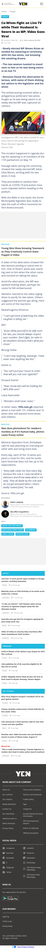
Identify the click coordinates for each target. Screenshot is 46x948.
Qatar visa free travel (12, 526)
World (4, 625)
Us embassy (31, 530)
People (13, 11)
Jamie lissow (7, 534)
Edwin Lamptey (29, 40)
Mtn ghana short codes (12, 530)
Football (5, 703)
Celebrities (5, 597)
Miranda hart (22, 534)
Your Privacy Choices (25, 947)
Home (4, 11)
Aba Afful (37, 40)
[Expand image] (43, 113)
